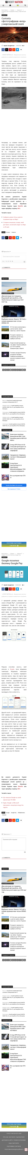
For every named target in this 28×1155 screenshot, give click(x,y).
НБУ (19, 208)
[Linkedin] (13, 370)
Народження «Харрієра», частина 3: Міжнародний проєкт (18, 457)
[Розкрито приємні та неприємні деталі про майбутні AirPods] (5, 336)
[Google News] (25, 370)
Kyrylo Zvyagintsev (9, 45)
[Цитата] (10, 261)
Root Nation (5, 10)
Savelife (21, 206)
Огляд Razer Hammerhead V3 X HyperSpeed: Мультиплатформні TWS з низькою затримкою (18, 467)
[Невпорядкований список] (9, 261)
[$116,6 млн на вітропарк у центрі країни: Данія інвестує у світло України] (5, 328)
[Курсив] (5, 261)
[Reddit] (15, 370)
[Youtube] (22, 370)
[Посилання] (12, 261)
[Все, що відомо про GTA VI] (5, 477)
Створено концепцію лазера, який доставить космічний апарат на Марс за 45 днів (14, 224)
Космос (8, 232)
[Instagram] (17, 370)
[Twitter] (6, 370)
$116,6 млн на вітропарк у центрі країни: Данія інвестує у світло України (18, 328)
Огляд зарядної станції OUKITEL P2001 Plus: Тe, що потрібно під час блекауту (13, 407)
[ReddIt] (13, 49)
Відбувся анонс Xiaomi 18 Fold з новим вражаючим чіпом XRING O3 (14, 321)
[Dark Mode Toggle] (26, 1149)
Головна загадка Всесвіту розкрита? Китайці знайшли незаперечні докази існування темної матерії (18, 356)
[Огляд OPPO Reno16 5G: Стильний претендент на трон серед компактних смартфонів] (5, 447)
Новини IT (19, 10)
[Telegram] (17, 49)
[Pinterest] (10, 49)
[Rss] (3, 370)
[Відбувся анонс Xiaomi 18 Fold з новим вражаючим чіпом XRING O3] (14, 311)
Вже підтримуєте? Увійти (14, 489)
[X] (6, 49)
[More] (21, 49)
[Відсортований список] (7, 261)
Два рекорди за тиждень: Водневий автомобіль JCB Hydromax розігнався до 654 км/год (12, 299)
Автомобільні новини (8, 293)
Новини (12, 10)
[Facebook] (3, 49)
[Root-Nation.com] (14, 2)
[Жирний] (3, 261)
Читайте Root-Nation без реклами (14, 485)
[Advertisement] (14, 125)
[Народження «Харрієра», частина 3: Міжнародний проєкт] (5, 457)
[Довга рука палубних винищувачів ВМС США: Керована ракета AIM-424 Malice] (5, 436)
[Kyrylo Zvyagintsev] (3, 45)
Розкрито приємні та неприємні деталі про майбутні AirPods (16, 336)
